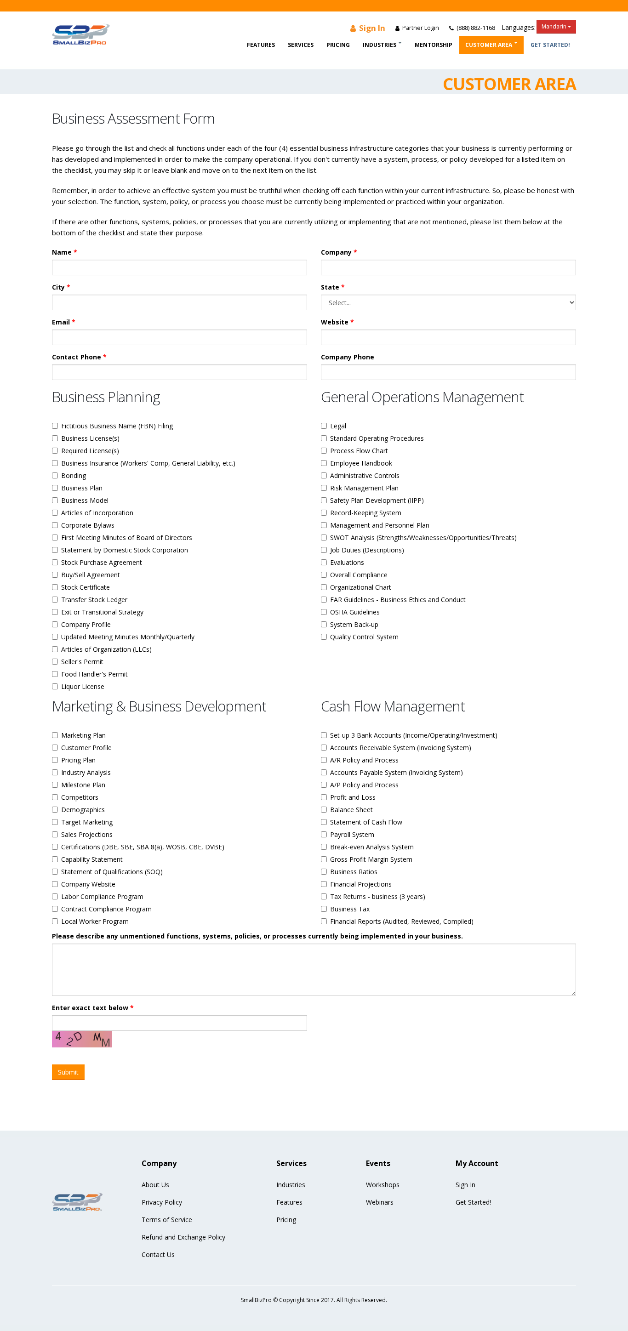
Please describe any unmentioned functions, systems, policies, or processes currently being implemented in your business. (257, 936)
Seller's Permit (82, 661)
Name (64, 252)
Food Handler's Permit (94, 674)
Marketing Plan (83, 735)
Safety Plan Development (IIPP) (377, 500)
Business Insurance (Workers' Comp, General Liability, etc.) (148, 463)
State (333, 287)
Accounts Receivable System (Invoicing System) (400, 747)
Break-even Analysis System (372, 846)
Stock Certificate (85, 587)
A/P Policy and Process (364, 784)
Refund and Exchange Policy (183, 1237)
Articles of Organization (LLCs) (106, 649)
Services (301, 45)
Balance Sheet (351, 809)
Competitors (79, 797)
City (61, 287)
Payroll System (352, 834)
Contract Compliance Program (106, 908)
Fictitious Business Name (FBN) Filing (117, 425)
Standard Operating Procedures (377, 438)
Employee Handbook (361, 463)
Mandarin (555, 26)
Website (337, 322)
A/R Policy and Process (364, 760)
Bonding (73, 475)
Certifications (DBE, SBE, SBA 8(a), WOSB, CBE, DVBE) (142, 846)
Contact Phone (79, 357)
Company (339, 252)
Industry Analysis (86, 772)
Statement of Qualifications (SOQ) (112, 871)
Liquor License (82, 686)
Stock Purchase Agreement (101, 562)
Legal (338, 425)
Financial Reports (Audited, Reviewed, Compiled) (402, 921)
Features (261, 45)
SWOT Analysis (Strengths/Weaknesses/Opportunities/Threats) (423, 537)
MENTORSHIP (433, 45)
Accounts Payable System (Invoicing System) (396, 772)
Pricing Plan (78, 760)
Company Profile (86, 624)
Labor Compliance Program (102, 896)
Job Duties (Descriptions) (367, 550)
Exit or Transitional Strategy (102, 612)
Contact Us (158, 1254)
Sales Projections (87, 834)
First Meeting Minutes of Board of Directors (126, 537)
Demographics (83, 809)
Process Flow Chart (359, 450)
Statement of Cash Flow (366, 822)
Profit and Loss (353, 797)
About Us (155, 1184)
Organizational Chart (360, 587)
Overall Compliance (359, 574)
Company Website (88, 884)
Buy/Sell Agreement (90, 574)
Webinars (380, 1202)
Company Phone (347, 357)
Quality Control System (364, 636)
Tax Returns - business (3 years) (377, 896)
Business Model (84, 500)
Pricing (338, 45)
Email (63, 322)
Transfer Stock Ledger (94, 599)
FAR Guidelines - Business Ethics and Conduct (398, 599)
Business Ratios (353, 871)
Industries (379, 45)
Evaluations (347, 562)
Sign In (371, 28)
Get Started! (550, 45)
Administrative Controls (365, 475)
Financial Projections (361, 884)
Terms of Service (167, 1219)
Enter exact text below (93, 1007)
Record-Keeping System (365, 512)
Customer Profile (86, 747)
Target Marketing (87, 822)
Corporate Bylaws (87, 525)
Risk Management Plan (364, 487)
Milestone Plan (83, 784)
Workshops (383, 1184)
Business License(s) (90, 438)
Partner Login (420, 28)
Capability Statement (92, 859)
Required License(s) (90, 450)
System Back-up (354, 624)
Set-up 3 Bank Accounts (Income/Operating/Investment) (413, 735)
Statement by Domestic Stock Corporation (124, 550)
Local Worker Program (95, 921)
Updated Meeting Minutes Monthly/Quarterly (127, 636)
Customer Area (488, 45)
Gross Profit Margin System (371, 859)
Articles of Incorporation (97, 512)
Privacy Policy (162, 1202)
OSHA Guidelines (355, 612)
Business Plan (82, 487)
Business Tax (350, 908)
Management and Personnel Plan (379, 525)
